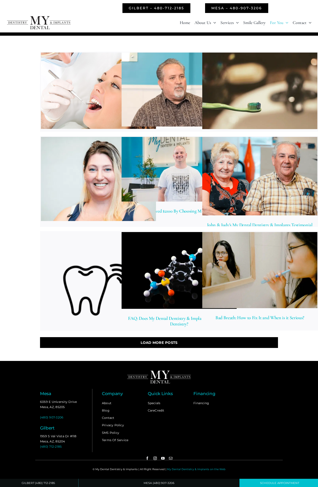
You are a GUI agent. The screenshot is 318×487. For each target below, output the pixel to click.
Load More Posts (159, 343)
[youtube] (163, 458)
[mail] (170, 458)
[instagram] (155, 458)
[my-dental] (38, 17)
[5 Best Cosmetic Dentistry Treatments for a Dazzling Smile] (98, 91)
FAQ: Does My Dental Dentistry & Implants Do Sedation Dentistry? (179, 321)
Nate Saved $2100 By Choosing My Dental (179, 211)
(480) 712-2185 (51, 447)
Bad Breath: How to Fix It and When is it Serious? (259, 317)
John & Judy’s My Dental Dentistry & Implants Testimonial (260, 225)
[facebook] (147, 458)
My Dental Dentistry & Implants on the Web (196, 469)
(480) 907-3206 (51, 417)
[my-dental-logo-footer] (159, 371)
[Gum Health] (98, 289)
